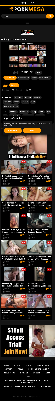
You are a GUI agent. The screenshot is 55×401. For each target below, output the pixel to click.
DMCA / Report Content (38, 369)
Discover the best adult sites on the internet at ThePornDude (27, 382)
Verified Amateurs (11, 106)
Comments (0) (45, 78)
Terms (20, 369)
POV (33, 102)
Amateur (18, 97)
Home (6, 365)
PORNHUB (24, 373)
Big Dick (28, 97)
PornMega (24, 397)
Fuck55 (27, 377)
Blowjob (37, 97)
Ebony (16, 102)
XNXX (48, 373)
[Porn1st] (5, 85)
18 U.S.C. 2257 (9, 373)
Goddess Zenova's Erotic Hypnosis (19, 387)
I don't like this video (17, 72)
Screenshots (23, 78)
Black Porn (46, 387)
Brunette (7, 102)
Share (34, 78)
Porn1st (14, 85)
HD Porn (25, 102)
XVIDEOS (36, 373)
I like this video (14, 72)
